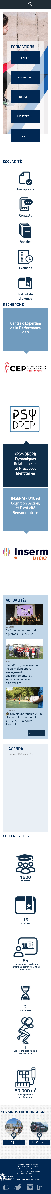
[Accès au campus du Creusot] (39, 1129)
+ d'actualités (36, 733)
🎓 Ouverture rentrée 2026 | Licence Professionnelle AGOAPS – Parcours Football (24, 718)
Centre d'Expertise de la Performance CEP (25, 327)
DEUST (23, 97)
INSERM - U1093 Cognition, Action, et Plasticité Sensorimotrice (25, 505)
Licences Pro (23, 77)
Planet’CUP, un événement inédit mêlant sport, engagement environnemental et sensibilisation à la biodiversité (23, 674)
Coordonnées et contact (25, 1177)
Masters (23, 116)
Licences (23, 58)
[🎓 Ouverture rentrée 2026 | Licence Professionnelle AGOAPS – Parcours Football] (24, 707)
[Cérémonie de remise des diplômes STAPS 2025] (24, 624)
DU (24, 136)
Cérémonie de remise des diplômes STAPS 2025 (22, 632)
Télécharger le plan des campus (28, 1179)
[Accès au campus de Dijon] (14, 1129)
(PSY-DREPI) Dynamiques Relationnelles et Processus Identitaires (25, 463)
